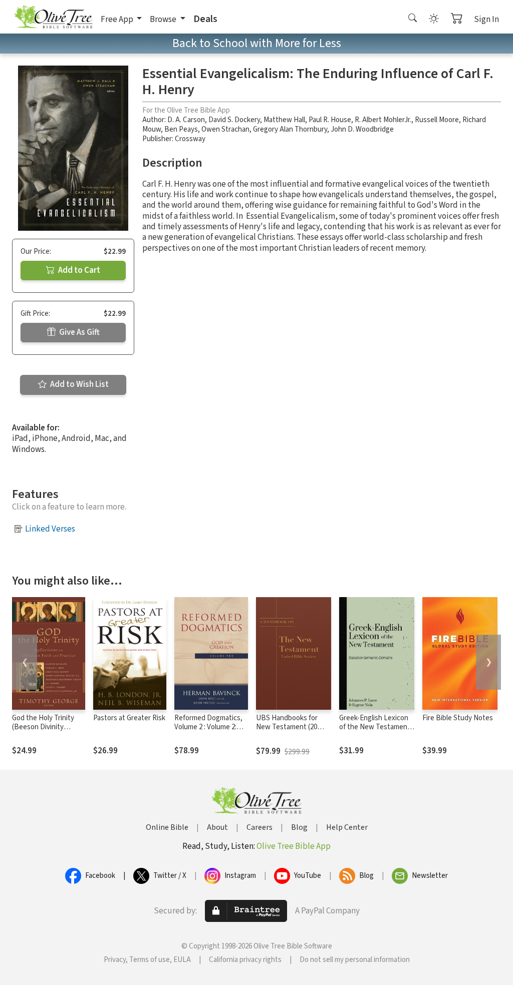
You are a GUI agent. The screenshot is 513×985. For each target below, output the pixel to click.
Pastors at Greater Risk (129, 718)
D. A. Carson (186, 120)
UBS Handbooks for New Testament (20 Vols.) (287, 727)
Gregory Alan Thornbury (290, 129)
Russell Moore (437, 120)
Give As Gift (79, 332)
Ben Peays (181, 129)
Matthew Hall (284, 120)
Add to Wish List (79, 384)
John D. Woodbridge (362, 129)
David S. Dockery (234, 120)
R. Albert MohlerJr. (383, 120)
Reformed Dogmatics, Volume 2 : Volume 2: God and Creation (208, 727)
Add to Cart (78, 270)
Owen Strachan (225, 129)
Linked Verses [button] (50, 529)
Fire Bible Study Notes (457, 718)
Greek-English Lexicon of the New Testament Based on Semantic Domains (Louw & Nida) (375, 732)
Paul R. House (330, 120)
